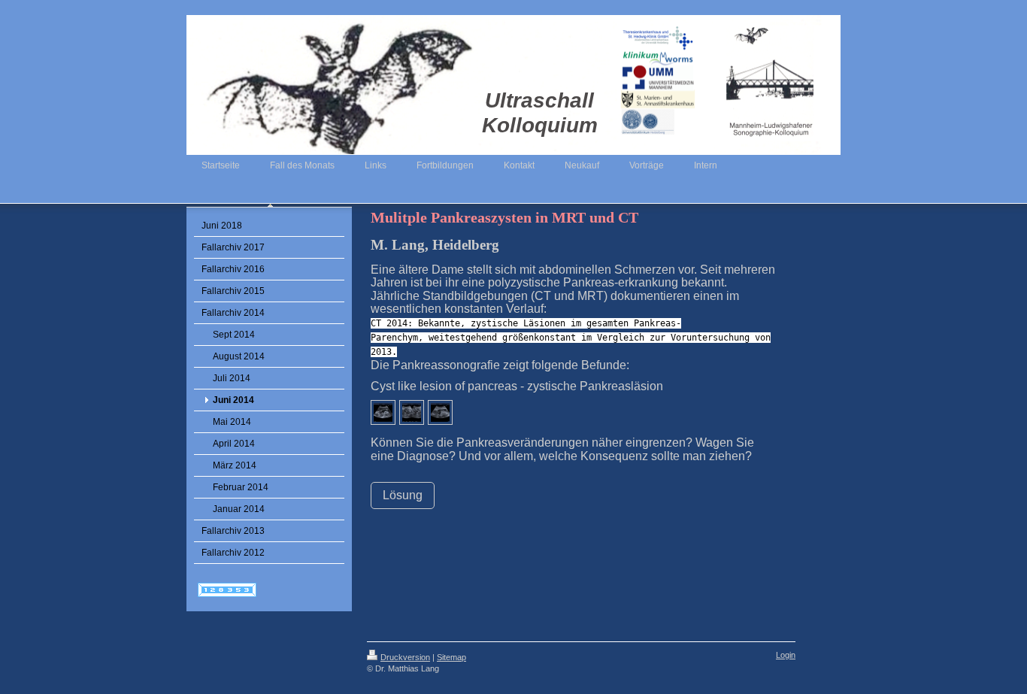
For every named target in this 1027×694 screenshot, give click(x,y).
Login (785, 654)
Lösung (403, 495)
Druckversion (405, 657)
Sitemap (451, 657)
